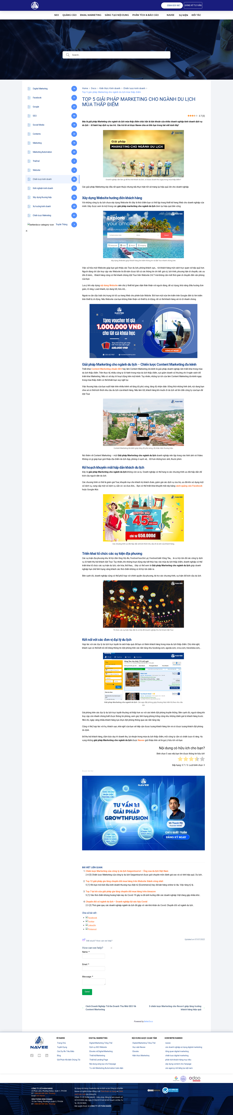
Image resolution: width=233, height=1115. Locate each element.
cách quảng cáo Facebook (189, 486)
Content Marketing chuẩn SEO (106, 369)
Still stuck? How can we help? (99, 941)
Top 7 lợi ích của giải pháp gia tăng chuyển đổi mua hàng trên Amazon (121, 891)
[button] (193, 5)
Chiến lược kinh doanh (134, 88)
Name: (86, 952)
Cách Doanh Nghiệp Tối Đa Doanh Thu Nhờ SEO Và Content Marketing (111, 1008)
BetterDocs (148, 1021)
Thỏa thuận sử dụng (108, 1091)
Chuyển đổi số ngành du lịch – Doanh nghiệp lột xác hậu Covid (116, 901)
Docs (93, 88)
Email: (85, 964)
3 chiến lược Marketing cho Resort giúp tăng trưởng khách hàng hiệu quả (175, 1008)
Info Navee (40, 1096)
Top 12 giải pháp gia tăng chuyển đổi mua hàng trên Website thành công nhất (124, 881)
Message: (87, 976)
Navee (141, 740)
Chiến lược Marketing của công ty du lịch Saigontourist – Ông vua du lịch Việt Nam (127, 871)
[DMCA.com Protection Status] (154, 1090)
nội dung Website (109, 285)
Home (85, 88)
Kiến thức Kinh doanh (109, 88)
